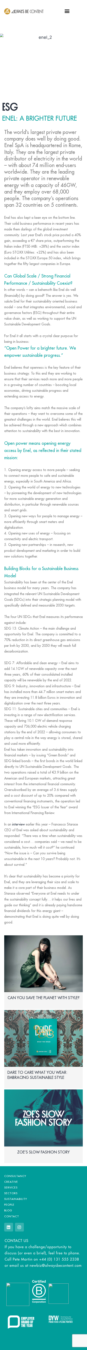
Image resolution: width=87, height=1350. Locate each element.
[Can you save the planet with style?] (43, 963)
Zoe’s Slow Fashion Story (43, 1152)
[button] (67, 11)
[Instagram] (19, 1227)
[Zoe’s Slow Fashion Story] (43, 1117)
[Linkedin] (8, 1227)
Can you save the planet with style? (43, 997)
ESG (10, 105)
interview (18, 824)
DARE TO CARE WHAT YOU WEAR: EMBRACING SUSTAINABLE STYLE (37, 1075)
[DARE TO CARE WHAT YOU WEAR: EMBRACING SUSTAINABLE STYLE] (43, 1038)
